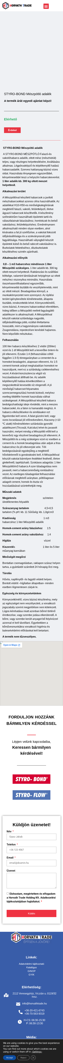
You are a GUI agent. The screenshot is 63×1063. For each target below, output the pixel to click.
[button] (46, 6)
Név (9, 831)
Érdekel (12, 130)
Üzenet (11, 870)
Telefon (11, 844)
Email (10, 857)
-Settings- (37, 1051)
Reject (23, 1057)
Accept (9, 1057)
